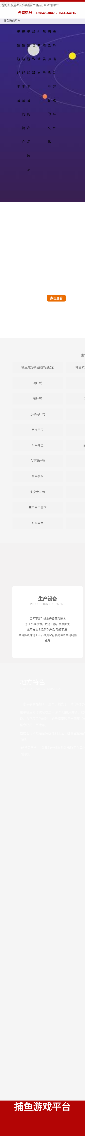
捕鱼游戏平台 (12, 20)
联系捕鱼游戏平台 (54, 80)
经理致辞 (33, 52)
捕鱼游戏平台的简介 (23, 86)
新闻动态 (39, 52)
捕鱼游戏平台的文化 (49, 86)
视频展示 (44, 52)
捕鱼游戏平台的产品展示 (28, 100)
